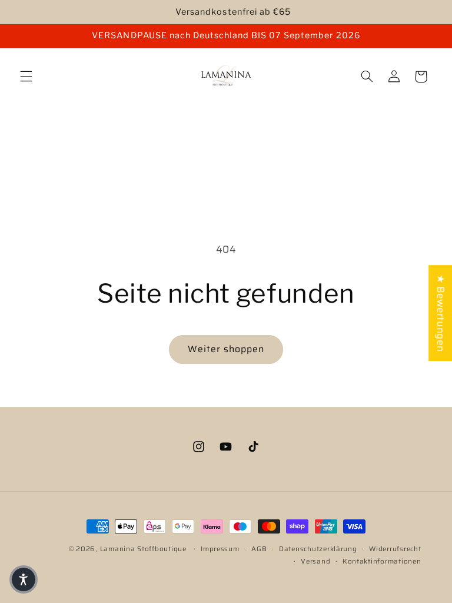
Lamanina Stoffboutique (143, 549)
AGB (259, 549)
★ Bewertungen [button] (440, 313)
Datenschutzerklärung (318, 549)
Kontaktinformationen (382, 561)
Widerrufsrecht (395, 549)
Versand (315, 561)
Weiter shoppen (226, 349)
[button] (25, 76)
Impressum (220, 549)
